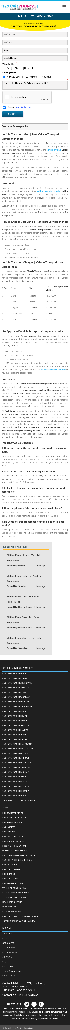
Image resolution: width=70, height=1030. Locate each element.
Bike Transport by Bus (13, 813)
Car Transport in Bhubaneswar (18, 749)
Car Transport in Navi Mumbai (17, 744)
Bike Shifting (8, 874)
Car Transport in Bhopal (14, 716)
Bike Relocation (10, 879)
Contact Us (8, 957)
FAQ (4, 962)
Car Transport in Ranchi (14, 711)
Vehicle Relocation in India (15, 893)
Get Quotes (8, 943)
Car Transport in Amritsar (16, 758)
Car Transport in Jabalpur (15, 725)
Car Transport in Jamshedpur (17, 707)
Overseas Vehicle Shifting (15, 851)
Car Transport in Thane (14, 735)
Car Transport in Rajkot (14, 693)
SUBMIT (13, 114)
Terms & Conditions (24, 107)
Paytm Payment (9, 953)
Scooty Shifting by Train (14, 846)
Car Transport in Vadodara (16, 697)
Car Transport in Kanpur (15, 782)
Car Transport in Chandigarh (17, 763)
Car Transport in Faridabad (16, 702)
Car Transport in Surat (14, 796)
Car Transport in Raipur (14, 678)
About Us (7, 934)
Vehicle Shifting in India (14, 888)
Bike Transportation (12, 883)
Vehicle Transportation (14, 898)
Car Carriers (8, 827)
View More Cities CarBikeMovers (18, 800)
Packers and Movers (12, 912)
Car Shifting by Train (13, 837)
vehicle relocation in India (49, 191)
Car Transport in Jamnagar (16, 688)
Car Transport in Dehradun (16, 791)
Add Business (8, 948)
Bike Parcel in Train (12, 823)
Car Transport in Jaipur (14, 777)
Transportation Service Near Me (18, 921)
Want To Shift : (9, 64)
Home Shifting (9, 907)
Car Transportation (12, 869)
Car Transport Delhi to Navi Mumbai (20, 916)
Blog (4, 938)
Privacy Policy (9, 967)
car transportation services (53, 370)
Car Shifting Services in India (17, 860)
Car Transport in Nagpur (15, 730)
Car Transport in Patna (14, 674)
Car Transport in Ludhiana (15, 772)
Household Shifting (12, 902)
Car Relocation (10, 865)
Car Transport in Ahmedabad (17, 683)
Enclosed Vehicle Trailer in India (18, 855)
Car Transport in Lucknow (15, 786)
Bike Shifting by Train (13, 841)
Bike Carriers (9, 832)
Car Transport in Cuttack (15, 754)
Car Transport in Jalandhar (16, 768)
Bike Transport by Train (14, 818)
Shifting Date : (9, 73)
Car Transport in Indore (14, 721)
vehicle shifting (54, 150)
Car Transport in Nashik (14, 739)
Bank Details (8, 976)
